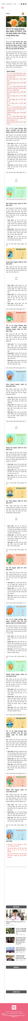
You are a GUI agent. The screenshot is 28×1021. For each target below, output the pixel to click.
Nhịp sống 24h (9, 4)
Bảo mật (21, 1013)
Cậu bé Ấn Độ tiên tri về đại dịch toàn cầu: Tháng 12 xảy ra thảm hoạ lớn (17, 855)
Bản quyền (3, 1014)
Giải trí (8, 13)
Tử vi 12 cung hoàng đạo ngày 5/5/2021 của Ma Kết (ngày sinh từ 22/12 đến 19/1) (16, 75)
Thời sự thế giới (18, 943)
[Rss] (21, 4)
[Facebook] (23, 4)
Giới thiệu (3, 4)
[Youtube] (26, 4)
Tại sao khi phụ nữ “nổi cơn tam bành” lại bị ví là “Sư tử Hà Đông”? (17, 849)
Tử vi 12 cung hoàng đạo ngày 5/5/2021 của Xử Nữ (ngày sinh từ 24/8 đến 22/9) (16, 108)
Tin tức (14, 4)
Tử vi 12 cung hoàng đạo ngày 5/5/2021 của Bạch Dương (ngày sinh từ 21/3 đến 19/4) (16, 88)
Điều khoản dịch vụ (14, 1013)
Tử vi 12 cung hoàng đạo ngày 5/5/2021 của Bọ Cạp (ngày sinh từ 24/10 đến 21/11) (16, 118)
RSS (7, 1013)
